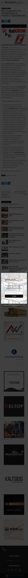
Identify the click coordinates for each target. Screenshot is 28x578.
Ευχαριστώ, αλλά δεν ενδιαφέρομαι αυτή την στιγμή (14, 305)
